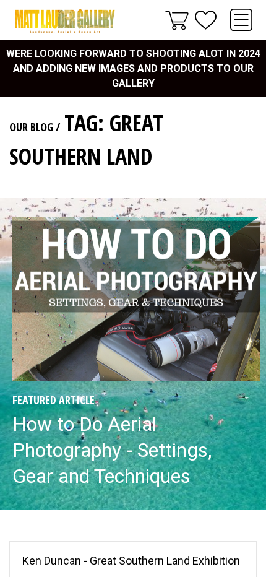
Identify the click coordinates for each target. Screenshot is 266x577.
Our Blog (31, 126)
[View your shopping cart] (177, 19)
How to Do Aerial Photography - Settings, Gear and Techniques (112, 449)
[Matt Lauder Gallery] (65, 21)
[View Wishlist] (206, 20)
